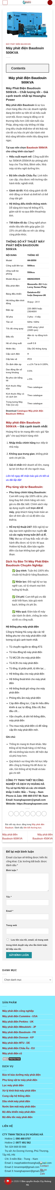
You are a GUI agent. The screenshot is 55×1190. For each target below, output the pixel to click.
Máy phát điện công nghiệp (18, 1011)
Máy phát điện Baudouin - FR (19, 1032)
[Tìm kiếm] (50, 2)
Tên (8, 897)
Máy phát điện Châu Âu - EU (18, 1048)
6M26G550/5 (33, 279)
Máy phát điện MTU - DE (16, 1043)
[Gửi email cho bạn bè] (33, 813)
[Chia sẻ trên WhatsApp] (10, 813)
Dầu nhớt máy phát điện (16, 1101)
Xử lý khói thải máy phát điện (19, 1090)
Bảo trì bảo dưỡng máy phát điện (21, 1074)
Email (9, 911)
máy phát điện (30, 626)
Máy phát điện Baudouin (18, 44)
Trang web (11, 925)
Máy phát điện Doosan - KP (18, 1037)
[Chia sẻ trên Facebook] (16, 813)
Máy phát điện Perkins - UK (18, 1021)
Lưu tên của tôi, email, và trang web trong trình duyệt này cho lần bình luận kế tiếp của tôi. (27, 944)
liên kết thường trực (33, 827)
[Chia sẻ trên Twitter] (27, 813)
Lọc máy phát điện (13, 1085)
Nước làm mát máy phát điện (19, 1106)
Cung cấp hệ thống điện (16, 1096)
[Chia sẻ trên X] (21, 813)
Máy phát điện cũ (12, 1053)
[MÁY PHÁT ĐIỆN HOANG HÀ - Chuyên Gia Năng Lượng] (27, 2)
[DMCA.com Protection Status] (11, 1058)
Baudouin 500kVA (37, 147)
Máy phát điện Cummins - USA (20, 1016)
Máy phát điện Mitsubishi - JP (19, 1027)
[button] (5, 2)
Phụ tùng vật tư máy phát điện (19, 1080)
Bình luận (12, 870)
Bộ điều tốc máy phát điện (17, 1117)
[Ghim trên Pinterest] (38, 813)
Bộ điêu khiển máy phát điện (18, 1112)
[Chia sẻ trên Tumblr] (44, 813)
